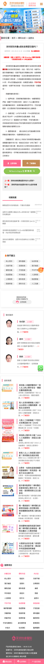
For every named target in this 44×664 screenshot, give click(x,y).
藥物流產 (9, 270)
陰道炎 (22, 578)
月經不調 (9, 266)
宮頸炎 (22, 583)
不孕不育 (35, 270)
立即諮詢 (23, 302)
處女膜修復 (22, 623)
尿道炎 (22, 593)
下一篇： (7, 184)
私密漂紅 (22, 628)
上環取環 (9, 279)
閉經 (36, 593)
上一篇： (7, 181)
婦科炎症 (22, 38)
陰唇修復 (9, 284)
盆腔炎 (31, 38)
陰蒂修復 (22, 618)
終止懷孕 (9, 261)
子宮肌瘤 (22, 270)
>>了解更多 (24, 332)
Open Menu (41, 4)
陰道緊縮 (9, 275)
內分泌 (36, 574)
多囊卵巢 (7, 613)
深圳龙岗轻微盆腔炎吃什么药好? (22, 181)
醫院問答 (36, 618)
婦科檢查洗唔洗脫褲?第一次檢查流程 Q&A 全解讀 (18, 222)
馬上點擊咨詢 (35, 51)
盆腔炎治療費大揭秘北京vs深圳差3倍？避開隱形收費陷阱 (18, 213)
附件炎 (22, 598)
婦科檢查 (22, 279)
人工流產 (35, 284)
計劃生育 (7, 574)
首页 (13, 38)
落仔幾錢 (35, 266)
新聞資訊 (36, 623)
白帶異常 (36, 583)
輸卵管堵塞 (8, 608)
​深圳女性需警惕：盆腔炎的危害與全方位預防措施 (18, 240)
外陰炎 (7, 628)
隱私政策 (30, 650)
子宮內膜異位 (7, 623)
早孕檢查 (22, 275)
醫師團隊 (36, 628)
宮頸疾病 (22, 266)
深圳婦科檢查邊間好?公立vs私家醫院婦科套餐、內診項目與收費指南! (18, 231)
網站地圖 (23, 656)
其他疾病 (36, 603)
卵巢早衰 (7, 618)
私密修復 (35, 261)
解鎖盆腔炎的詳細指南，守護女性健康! (16, 205)
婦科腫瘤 (22, 261)
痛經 (36, 588)
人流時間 (35, 275)
